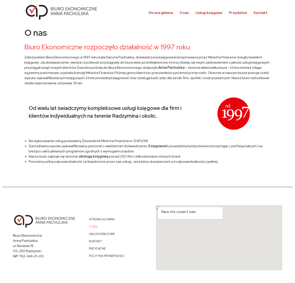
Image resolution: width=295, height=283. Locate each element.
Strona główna (161, 13)
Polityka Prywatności (106, 256)
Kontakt (260, 13)
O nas (184, 13)
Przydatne (238, 13)
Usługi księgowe (208, 13)
